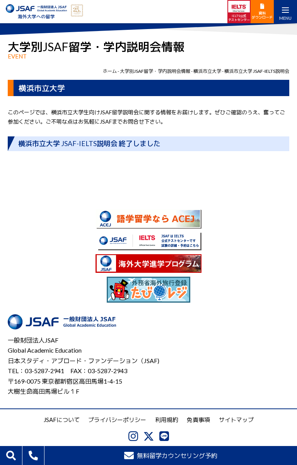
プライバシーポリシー (117, 419)
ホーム (110, 71)
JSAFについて (62, 419)
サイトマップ (236, 419)
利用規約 (166, 419)
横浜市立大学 (207, 71)
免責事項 (198, 419)
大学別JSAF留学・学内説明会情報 (155, 71)
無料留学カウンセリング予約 (177, 455)
